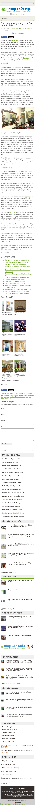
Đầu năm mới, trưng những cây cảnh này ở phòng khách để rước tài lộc (19, 700)
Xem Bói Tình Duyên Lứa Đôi (11, 459)
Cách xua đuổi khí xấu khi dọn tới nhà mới (17, 277)
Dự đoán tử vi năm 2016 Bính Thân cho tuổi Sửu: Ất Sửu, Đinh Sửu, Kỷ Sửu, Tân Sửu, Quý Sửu (19, 677)
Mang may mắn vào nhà (15, 590)
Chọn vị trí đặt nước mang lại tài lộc (15, 283)
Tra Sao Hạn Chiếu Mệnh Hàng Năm (13, 496)
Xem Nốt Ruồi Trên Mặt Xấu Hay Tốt (13, 492)
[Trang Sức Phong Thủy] (8, 572)
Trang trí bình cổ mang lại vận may (15, 281)
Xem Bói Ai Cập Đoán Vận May (11, 476)
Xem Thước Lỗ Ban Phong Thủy (12, 509)
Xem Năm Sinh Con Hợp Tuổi (11, 469)
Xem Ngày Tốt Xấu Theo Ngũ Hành (12, 472)
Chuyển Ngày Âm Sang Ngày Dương (13, 513)
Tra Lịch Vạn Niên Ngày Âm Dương (12, 486)
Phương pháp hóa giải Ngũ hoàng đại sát (16, 262)
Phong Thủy (9, 761)
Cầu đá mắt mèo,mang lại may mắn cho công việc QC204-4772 (19, 692)
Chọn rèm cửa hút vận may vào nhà (15, 279)
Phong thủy (24, 171)
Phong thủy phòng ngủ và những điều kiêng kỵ (18, 293)
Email (3, 414)
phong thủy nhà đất (17, 395)
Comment (3, 427)
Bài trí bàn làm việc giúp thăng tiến (19, 635)
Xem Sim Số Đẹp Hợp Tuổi (10, 462)
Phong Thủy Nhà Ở (17, 28)
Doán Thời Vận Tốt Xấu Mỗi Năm (12, 499)
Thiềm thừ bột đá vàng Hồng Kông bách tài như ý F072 (19, 707)
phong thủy (14, 40)
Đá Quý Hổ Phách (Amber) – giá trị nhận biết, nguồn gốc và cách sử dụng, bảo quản (21, 536)
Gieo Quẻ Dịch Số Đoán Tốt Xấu (11, 482)
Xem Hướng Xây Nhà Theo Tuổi (11, 489)
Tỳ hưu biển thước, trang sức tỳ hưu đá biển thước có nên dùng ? (20, 525)
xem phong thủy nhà (22, 397)
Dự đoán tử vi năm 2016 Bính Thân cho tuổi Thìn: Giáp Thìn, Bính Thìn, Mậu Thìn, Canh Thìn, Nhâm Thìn (20, 669)
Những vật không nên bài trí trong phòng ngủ (17, 266)
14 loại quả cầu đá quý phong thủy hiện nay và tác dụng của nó (19, 563)
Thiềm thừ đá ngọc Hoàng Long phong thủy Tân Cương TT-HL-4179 (19, 715)
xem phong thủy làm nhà (10, 397)
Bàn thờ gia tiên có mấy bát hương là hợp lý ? (20, 599)
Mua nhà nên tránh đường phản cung (15, 264)
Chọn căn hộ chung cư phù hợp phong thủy (17, 291)
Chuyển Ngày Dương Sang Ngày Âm (13, 516)
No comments (28, 28)
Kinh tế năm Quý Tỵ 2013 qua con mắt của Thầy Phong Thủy (20, 626)
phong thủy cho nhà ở (8, 393)
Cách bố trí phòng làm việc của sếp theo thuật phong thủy (19, 617)
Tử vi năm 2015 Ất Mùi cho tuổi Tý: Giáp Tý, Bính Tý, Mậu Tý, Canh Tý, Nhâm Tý (19, 661)
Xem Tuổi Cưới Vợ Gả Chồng (11, 503)
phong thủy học (19, 393)
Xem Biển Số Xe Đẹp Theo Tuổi (11, 465)
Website (3, 420)
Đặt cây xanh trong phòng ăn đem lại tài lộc (20, 581)
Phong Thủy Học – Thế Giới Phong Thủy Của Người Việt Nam (20, 795)
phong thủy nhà (8, 395)
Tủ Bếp (10, 774)
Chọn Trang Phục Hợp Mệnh (10, 479)
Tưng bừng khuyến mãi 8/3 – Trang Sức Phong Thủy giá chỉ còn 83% (21, 554)
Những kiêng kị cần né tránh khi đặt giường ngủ (18, 289)
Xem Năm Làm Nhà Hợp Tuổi (11, 506)
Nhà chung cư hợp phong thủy (13, 268)
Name (3, 408)
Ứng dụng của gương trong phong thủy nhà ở (18, 260)
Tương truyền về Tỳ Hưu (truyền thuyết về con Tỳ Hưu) (21, 544)
